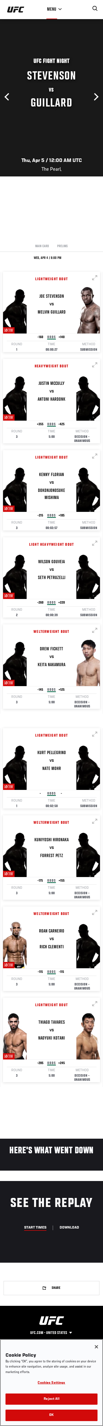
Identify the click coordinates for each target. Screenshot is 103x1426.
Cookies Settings (51, 1383)
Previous (8, 97)
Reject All (51, 1399)
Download (69, 1228)
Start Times (35, 1228)
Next (95, 97)
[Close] (96, 1347)
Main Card (42, 246)
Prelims (62, 246)
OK (51, 1415)
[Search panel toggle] (95, 8)
